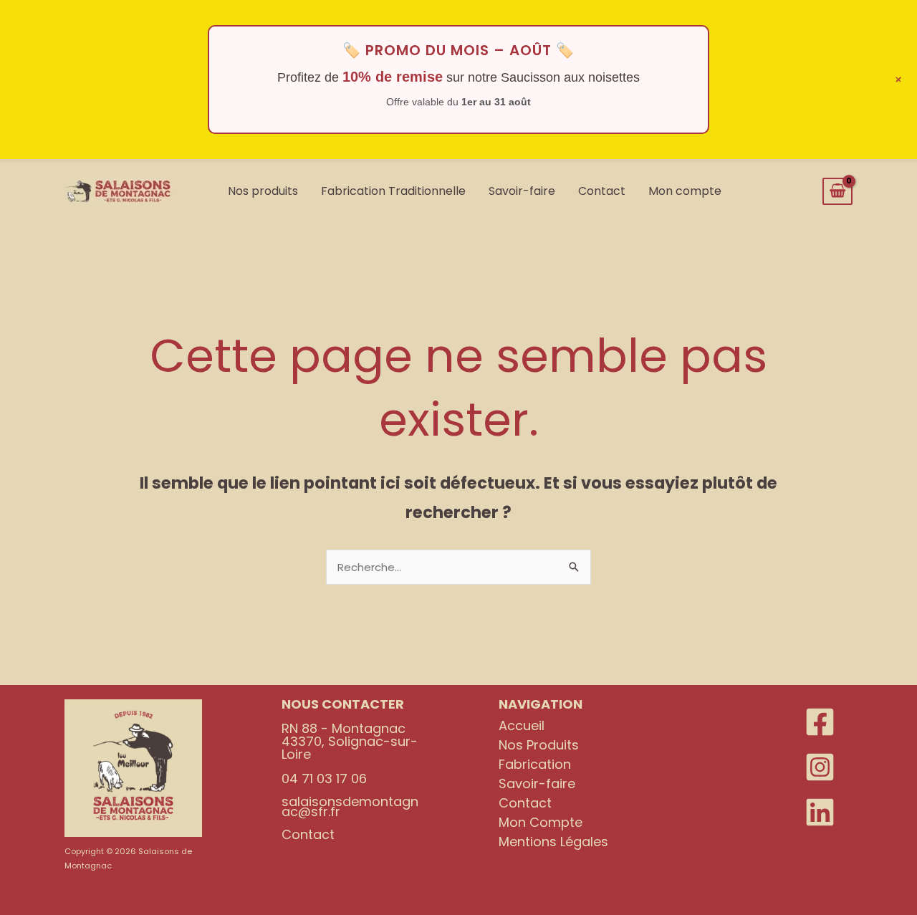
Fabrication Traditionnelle (393, 191)
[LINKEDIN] (819, 812)
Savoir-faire (522, 191)
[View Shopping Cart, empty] (837, 191)
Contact (601, 191)
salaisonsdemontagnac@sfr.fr (350, 806)
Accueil (521, 725)
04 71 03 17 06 (324, 778)
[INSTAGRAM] (819, 767)
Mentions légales (109, 890)
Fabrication (535, 764)
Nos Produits (539, 745)
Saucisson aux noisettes (570, 77)
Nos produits (263, 191)
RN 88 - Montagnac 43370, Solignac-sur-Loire (350, 741)
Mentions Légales (553, 842)
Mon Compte (540, 822)
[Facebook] (819, 721)
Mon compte (684, 191)
